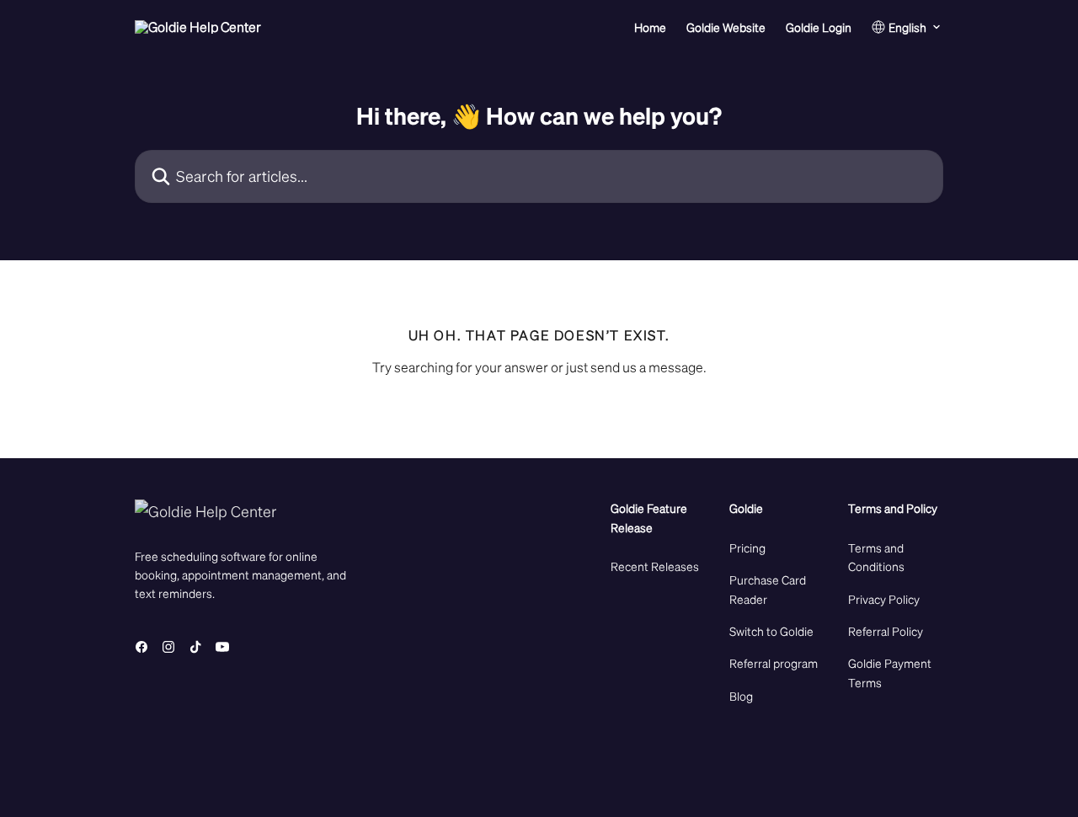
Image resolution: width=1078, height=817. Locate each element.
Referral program (773, 662)
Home (650, 27)
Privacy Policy (884, 598)
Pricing (747, 547)
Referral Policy (885, 630)
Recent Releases (655, 566)
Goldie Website (726, 27)
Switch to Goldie (771, 630)
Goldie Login (818, 27)
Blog (741, 695)
